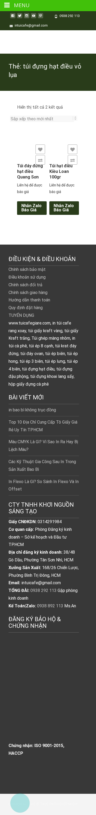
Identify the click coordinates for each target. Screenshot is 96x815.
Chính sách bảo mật (27, 269)
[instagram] (26, 17)
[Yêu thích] (40, 149)
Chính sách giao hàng (28, 292)
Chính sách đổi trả (25, 284)
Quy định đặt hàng (26, 307)
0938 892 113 (50, 605)
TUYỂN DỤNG (21, 315)
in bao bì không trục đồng (32, 409)
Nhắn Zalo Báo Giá (31, 207)
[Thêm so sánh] (40, 160)
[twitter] (19, 17)
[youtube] (33, 17)
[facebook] (12, 17)
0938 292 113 (43, 590)
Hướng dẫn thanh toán (29, 299)
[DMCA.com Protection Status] (44, 693)
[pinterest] (40, 17)
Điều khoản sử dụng (27, 277)
